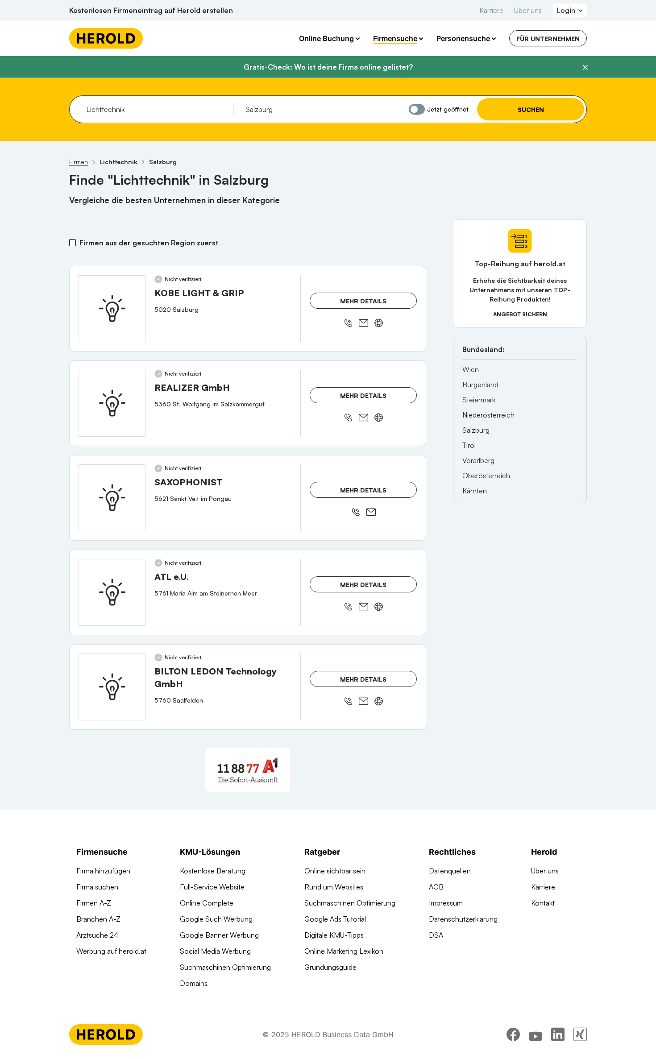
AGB (436, 886)
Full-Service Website (212, 886)
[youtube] (535, 1034)
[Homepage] (106, 38)
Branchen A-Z (98, 918)
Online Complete (206, 902)
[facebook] (513, 1034)
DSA (436, 935)
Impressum (446, 902)
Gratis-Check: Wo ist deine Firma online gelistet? (328, 66)
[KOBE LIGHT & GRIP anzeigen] (112, 308)
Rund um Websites (333, 886)
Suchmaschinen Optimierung (225, 967)
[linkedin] (558, 1034)
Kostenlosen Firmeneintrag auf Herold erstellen (151, 10)
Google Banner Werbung (219, 935)
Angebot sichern (520, 314)
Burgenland (480, 384)
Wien (470, 369)
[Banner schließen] (585, 67)
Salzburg (476, 430)
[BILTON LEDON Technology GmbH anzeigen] (112, 687)
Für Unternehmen (548, 38)
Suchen (531, 109)
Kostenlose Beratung (212, 870)
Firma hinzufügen (103, 870)
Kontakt (543, 902)
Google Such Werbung (216, 918)
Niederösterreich (488, 414)
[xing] (580, 1034)
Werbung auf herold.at (111, 951)
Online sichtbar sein (334, 870)
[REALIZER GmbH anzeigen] (112, 403)
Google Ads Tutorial (335, 918)
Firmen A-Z (93, 902)
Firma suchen (97, 886)
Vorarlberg (478, 460)
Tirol (469, 445)
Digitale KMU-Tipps (334, 935)
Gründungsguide (330, 967)
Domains (194, 983)
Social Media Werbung (215, 951)
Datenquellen (450, 870)
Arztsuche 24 (97, 935)
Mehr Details (363, 301)
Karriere (491, 10)
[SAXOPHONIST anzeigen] (112, 497)
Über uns (528, 10)
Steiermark (478, 399)
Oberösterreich (486, 475)
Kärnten (474, 490)
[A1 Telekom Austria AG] (247, 770)
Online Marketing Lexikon (343, 951)
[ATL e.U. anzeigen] (112, 592)
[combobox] (156, 109)
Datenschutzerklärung (463, 918)
